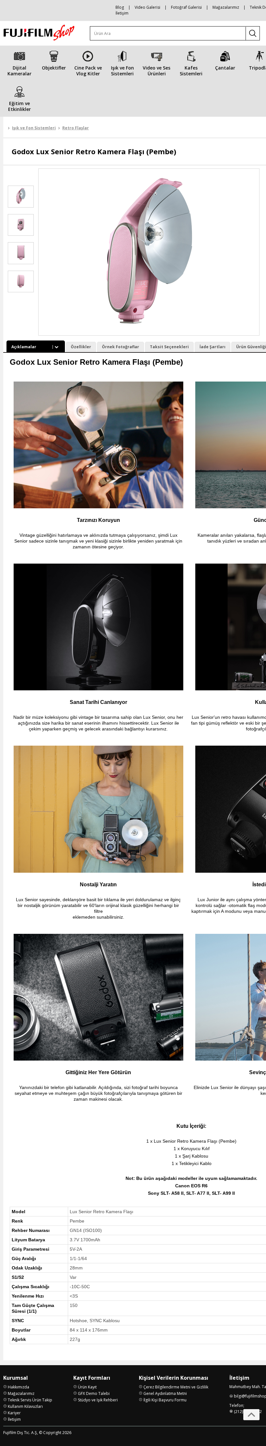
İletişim (121, 13)
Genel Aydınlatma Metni (165, 1393)
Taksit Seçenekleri (169, 347)
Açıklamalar (23, 347)
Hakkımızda (18, 1387)
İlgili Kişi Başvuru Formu (165, 1400)
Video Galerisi (147, 7)
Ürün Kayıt (87, 1387)
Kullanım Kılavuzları (25, 1406)
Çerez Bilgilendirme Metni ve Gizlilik (175, 1387)
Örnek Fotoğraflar (120, 347)
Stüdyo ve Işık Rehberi (98, 1400)
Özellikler (81, 347)
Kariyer (14, 1413)
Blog (119, 7)
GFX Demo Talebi (94, 1393)
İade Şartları (212, 347)
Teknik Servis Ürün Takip (30, 1400)
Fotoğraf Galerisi (186, 7)
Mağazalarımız (225, 7)
